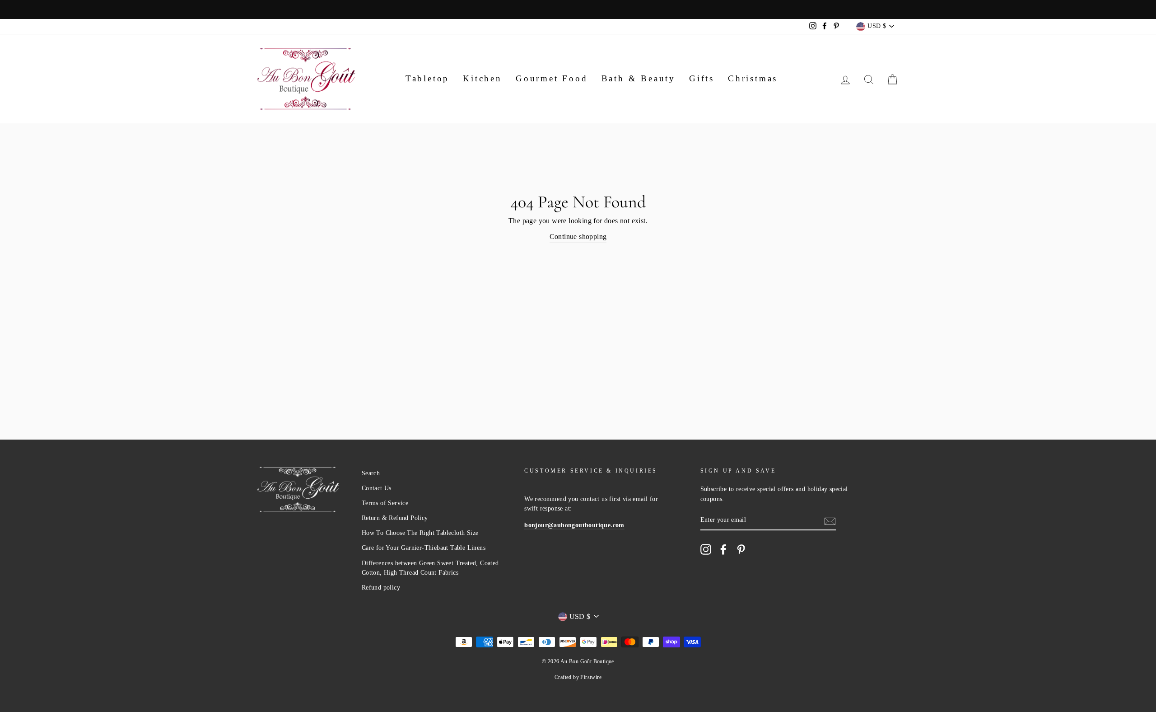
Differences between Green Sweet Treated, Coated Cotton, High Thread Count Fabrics (430, 568)
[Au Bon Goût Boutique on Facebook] (723, 549)
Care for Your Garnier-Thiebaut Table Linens (423, 547)
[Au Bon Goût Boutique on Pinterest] (741, 549)
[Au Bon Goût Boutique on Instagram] (705, 549)
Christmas (753, 78)
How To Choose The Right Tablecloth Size (420, 532)
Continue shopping (578, 236)
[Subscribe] (830, 520)
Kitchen (482, 78)
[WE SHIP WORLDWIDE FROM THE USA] (578, 9)
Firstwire (590, 677)
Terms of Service (385, 503)
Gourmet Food (552, 78)
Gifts (701, 78)
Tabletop (427, 78)
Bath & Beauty (638, 78)
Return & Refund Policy (395, 518)
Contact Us (377, 488)
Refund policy (381, 587)
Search (371, 473)
